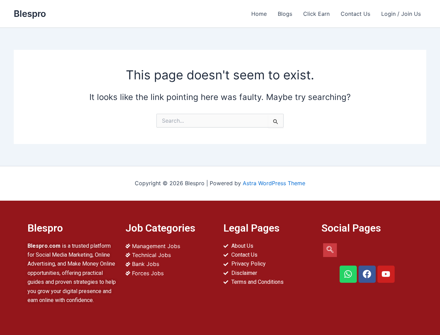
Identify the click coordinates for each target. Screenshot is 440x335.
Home (259, 13)
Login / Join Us (401, 13)
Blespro (30, 13)
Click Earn (316, 13)
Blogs (285, 13)
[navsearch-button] (330, 250)
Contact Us (355, 13)
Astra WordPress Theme (274, 183)
